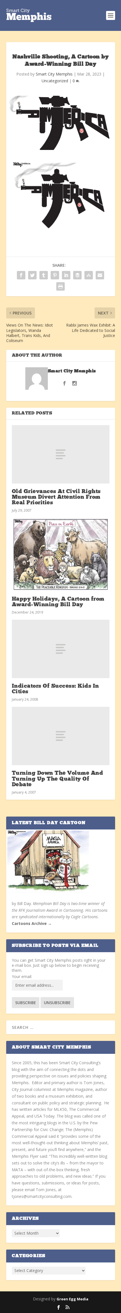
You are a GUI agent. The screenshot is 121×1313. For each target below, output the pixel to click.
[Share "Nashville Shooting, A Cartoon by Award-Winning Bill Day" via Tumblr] (43, 275)
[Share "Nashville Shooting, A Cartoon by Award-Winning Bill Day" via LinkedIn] (66, 275)
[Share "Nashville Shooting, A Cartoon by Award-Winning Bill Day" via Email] (100, 275)
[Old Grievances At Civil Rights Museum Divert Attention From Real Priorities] (60, 454)
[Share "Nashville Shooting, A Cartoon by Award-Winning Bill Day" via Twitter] (32, 275)
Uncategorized (55, 80)
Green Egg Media (72, 1298)
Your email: (22, 976)
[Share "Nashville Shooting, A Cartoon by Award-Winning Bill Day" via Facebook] (21, 275)
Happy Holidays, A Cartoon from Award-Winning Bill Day (58, 602)
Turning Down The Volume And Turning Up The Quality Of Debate (57, 779)
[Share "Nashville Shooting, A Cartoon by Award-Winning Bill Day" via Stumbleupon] (88, 275)
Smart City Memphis (54, 74)
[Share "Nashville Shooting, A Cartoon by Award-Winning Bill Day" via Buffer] (77, 275)
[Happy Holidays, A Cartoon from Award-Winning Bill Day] (60, 554)
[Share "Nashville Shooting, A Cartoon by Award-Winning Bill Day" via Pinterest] (54, 275)
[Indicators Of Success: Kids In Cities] (60, 649)
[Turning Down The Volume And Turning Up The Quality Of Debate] (60, 736)
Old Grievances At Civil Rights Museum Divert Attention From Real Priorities (56, 497)
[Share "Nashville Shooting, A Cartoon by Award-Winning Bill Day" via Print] (60, 286)
